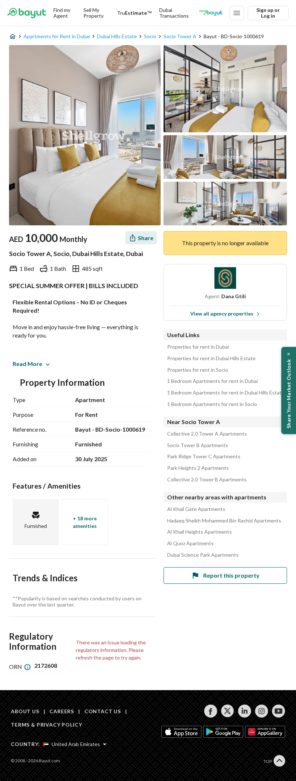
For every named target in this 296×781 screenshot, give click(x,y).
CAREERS (61, 711)
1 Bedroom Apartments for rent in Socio (212, 404)
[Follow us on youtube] (278, 711)
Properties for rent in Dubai (198, 347)
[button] (288, 390)
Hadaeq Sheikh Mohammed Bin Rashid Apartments (224, 521)
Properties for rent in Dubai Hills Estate (211, 358)
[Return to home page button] (26, 13)
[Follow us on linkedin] (244, 711)
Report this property (231, 575)
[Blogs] (211, 13)
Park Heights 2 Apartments (198, 468)
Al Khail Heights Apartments (199, 532)
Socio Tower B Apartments (197, 445)
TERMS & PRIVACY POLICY (46, 725)
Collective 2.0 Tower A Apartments (207, 434)
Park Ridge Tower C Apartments (203, 456)
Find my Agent (61, 13)
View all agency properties (221, 313)
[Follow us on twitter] (227, 711)
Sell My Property (93, 13)
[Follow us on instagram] (261, 711)
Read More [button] (27, 363)
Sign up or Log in (268, 13)
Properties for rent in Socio (197, 370)
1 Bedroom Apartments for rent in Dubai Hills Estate (225, 393)
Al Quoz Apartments (190, 543)
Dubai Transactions (174, 13)
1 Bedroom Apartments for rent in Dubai (212, 381)
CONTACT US (102, 711)
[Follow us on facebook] (210, 711)
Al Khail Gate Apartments (196, 509)
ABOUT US (25, 711)
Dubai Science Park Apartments (203, 555)
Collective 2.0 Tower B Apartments (207, 479)
